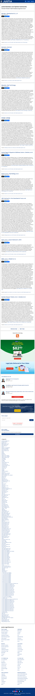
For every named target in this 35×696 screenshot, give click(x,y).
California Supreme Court (5, 457)
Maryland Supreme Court (5, 515)
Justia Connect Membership (22, 674)
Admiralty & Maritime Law (5, 440)
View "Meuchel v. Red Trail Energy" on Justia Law (24, 110)
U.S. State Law (20, 658)
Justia (19, 689)
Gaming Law (3, 486)
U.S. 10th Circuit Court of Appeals (6, 572)
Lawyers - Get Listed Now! (17, 423)
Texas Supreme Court (5, 567)
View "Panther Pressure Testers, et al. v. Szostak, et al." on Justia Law (19, 322)
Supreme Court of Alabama (6, 550)
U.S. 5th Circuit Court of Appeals (6, 578)
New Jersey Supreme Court (5, 529)
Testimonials (20, 682)
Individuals (20, 629)
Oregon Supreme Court (5, 537)
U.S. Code (3, 661)
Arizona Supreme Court (5, 449)
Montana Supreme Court (5, 524)
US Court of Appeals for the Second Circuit (8, 606)
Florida (19, 665)
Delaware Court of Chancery (6, 473)
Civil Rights (3, 460)
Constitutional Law (4, 466)
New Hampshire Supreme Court (6, 528)
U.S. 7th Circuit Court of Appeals (6, 580)
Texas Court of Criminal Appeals (6, 566)
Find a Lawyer (5, 415)
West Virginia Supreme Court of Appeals (7, 617)
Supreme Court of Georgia (5, 553)
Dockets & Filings (4, 668)
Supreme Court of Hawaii (5, 554)
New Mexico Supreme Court (6, 530)
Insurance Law (19, 292)
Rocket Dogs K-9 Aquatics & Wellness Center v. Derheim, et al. (17, 152)
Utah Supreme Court (5, 612)
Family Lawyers (4, 638)
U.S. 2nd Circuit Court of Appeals (6, 575)
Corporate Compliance (5, 471)
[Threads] (18, 691)
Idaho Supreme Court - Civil (6, 494)
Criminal (19, 632)
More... (2, 641)
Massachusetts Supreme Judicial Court (7, 517)
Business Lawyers (4, 632)
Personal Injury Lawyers (5, 639)
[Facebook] (15, 691)
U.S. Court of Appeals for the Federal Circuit (8, 586)
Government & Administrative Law (7, 488)
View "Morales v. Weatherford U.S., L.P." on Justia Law (19, 39)
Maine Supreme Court (5, 512)
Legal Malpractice (4, 510)
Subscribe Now (17, 410)
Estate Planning (4, 483)
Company (15, 693)
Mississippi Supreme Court (5, 522)
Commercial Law (4, 463)
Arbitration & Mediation (5, 448)
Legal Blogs (3, 675)
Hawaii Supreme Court (5, 491)
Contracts (15, 254)
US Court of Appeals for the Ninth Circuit (7, 605)
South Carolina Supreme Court (6, 548)
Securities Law (4, 547)
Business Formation (4, 645)
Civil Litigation (4, 458)
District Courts (3, 667)
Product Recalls (4, 678)
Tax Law (3, 564)
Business (3, 643)
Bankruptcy (6, 147)
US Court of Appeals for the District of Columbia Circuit (10, 599)
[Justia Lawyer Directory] (22, 691)
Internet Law (3, 503)
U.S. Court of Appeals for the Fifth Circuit (7, 587)
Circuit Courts (3, 665)
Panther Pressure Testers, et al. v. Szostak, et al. (14, 297)
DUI (18, 635)
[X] (20, 691)
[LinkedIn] (12, 691)
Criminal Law (3, 472)
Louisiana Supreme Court (5, 511)
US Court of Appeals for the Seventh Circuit (8, 607)
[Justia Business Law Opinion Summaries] (7, 1)
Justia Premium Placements (22, 677)
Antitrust (3, 446)
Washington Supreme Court (6, 616)
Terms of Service (22, 693)
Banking (6, 235)
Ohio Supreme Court (5, 535)
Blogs (18, 652)
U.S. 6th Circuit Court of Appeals (6, 579)
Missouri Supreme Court (5, 523)
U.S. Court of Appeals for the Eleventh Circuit (8, 585)
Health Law (3, 493)
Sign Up (32, 1)
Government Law (4, 490)
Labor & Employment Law (5, 507)
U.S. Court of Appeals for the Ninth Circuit (8, 590)
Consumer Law (4, 468)
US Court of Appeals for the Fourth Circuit (8, 604)
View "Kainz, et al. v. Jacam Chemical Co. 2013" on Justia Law (16, 251)
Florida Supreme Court (5, 485)
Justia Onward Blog (21, 681)
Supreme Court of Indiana (5, 556)
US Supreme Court (4, 611)
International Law (4, 501)
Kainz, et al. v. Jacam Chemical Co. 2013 (11, 240)
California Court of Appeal (5, 455)
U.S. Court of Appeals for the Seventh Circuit (8, 592)
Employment (3, 648)
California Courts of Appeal (5, 456)
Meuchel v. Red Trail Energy (9, 85)
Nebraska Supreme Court (5, 526)
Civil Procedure (11, 42)
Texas (19, 668)
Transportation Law (4, 570)
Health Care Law (4, 492)
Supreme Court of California (6, 552)
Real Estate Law (4, 545)
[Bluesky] (19, 691)
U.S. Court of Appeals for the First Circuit (7, 588)
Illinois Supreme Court (5, 495)
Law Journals (20, 651)
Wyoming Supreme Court (5, 620)
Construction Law (4, 467)
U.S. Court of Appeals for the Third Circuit (8, 595)
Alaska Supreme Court (5, 444)
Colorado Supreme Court (5, 462)
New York (19, 667)
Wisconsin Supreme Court (5, 619)
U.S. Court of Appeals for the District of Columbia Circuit (10, 583)
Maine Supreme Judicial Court (6, 513)
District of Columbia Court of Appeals (7, 475)
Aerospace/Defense (4, 441)
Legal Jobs (3, 674)
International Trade (4, 502)
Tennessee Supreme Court (5, 565)
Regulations (3, 662)
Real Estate (3, 652)
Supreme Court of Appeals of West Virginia (8, 551)
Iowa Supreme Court (5, 504)
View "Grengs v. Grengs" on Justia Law (26, 145)
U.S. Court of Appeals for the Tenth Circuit (8, 594)
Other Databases (4, 672)
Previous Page (14, 328)
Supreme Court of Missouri (5, 558)
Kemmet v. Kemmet (7, 47)
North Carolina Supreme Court (6, 533)
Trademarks (3, 569)
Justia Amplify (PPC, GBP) (22, 680)
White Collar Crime (4, 618)
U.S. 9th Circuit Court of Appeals (6, 582)
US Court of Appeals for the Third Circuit (7, 610)
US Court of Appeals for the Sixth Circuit (7, 608)
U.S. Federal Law (4, 658)
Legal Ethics (3, 509)
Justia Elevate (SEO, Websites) (23, 678)
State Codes (20, 661)
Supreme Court (4, 664)
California (19, 664)
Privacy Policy (28, 693)
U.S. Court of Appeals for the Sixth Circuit (8, 593)
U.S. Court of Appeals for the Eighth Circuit (8, 584)
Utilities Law (3, 613)
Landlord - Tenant (4, 508)
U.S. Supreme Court (4, 598)
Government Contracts (5, 489)
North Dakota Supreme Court (18, 42)
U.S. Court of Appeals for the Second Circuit (8, 591)
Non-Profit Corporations (5, 532)
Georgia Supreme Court (5, 487)
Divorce (19, 633)
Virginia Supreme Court (5, 615)
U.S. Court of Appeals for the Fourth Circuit (8, 589)
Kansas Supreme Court (5, 505)
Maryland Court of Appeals (5, 514)
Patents (3, 538)
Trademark (3, 568)
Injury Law (3, 498)
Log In (29, 1)
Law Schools (20, 643)
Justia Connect (6, 693)
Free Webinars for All (6, 376)
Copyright (3, 470)
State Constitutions (21, 659)
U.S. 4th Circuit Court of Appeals (6, 577)
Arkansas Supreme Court (5, 450)
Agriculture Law (7, 292)
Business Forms (4, 677)
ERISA (2, 482)
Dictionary (19, 645)
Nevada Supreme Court (5, 527)
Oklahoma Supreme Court (5, 536)
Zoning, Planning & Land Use (6, 621)
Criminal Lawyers (4, 633)
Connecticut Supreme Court (6, 465)
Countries (3, 682)
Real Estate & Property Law (6, 544)
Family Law (10, 80)
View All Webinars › (17, 396)
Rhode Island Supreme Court (6, 546)
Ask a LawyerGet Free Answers (5, 430)
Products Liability (4, 541)
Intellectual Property (4, 500)
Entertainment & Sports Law (6, 480)
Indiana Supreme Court (5, 497)
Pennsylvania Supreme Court (6, 539)
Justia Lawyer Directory (21, 675)
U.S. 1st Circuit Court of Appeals (6, 574)
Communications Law (5, 464)
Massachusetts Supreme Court (6, 516)
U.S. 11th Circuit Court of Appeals (6, 573)
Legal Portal (11, 693)
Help (18, 693)
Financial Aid (20, 648)
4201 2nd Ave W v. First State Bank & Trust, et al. (14, 198)
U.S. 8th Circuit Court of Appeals (6, 581)
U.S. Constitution (4, 659)
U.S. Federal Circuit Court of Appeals (7, 597)
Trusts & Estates (4, 571)
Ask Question (17, 434)
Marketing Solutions (22, 672)
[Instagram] (16, 691)
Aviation (3, 451)
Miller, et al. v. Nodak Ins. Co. (9, 259)
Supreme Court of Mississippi (6, 557)
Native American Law (5, 525)
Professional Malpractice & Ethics (6, 542)
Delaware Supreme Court (5, 474)
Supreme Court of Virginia (5, 563)
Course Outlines (20, 649)
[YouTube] (14, 691)
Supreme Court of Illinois (5, 555)
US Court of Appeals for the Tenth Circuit (8, 609)
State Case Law (20, 662)
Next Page (22, 328)
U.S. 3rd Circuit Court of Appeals (6, 576)
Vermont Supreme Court (5, 614)
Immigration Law (4, 496)
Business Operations (5, 646)
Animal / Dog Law (4, 445)
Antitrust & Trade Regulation (6, 447)
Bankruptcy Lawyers (4, 630)
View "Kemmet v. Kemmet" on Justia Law (23, 77)
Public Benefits (4, 543)
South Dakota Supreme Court (6, 549)
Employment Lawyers (5, 635)
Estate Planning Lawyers (5, 636)
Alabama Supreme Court (5, 443)
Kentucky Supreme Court (5, 506)
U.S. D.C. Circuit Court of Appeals (6, 596)
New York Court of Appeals (6, 531)
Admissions (19, 646)
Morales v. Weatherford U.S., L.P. (10, 13)
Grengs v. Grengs (6, 117)
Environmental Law (4, 481)
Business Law (7, 42)
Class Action (3, 461)
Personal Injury (25, 42)
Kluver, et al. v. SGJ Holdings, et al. (10, 173)
